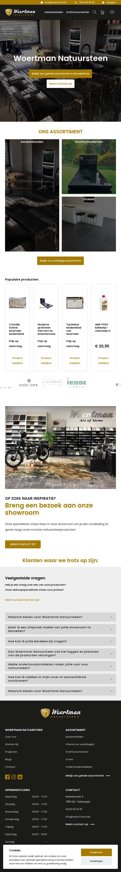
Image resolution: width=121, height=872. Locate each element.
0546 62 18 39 (86, 2)
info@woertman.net (56, 2)
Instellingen (96, 861)
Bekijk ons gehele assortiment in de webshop (60, 73)
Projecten (11, 752)
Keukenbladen (74, 737)
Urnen (69, 759)
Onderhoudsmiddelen (79, 767)
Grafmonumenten (77, 752)
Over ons (10, 737)
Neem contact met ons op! (22, 600)
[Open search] (95, 12)
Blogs (8, 759)
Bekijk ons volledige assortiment (60, 260)
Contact (10, 767)
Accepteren (96, 852)
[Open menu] (112, 12)
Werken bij (11, 744)
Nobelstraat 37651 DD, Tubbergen (78, 799)
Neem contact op (60, 83)
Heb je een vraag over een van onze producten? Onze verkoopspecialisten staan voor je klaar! (35, 587)
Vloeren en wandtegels (80, 744)
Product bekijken (17, 360)
